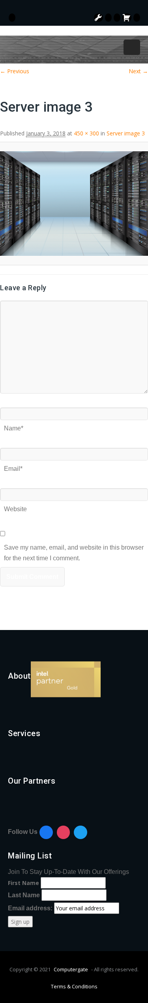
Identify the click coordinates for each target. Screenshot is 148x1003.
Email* (13, 465)
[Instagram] (63, 832)
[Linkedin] (80, 832)
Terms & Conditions (74, 986)
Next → (138, 71)
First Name (23, 883)
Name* (13, 425)
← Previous (14, 71)
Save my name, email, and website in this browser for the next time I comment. (74, 544)
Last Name (24, 895)
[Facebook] (46, 832)
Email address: (31, 908)
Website (15, 506)
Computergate (71, 969)
